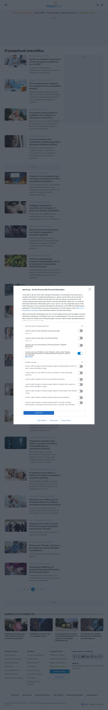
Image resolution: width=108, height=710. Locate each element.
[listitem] (54, 326)
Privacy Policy (66, 420)
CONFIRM (39, 413)
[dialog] (54, 355)
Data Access (54, 420)
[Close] (90, 290)
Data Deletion (42, 420)
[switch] (80, 330)
